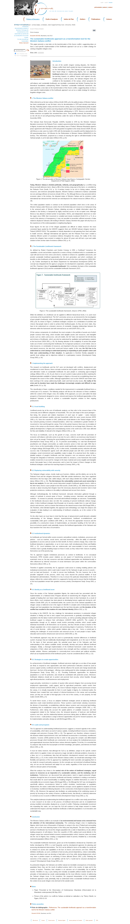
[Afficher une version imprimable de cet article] (93, 31)
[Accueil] (45, 15)
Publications (95, 19)
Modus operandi (89, 920)
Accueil (32, 28)
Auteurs (105, 7)
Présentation (98, 7)
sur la (22, 55)
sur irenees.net (22, 53)
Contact (110, 7)
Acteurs (109, 19)
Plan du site (35, 920)
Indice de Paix (69, 19)
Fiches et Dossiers (33, 19)
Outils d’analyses (52, 19)
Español (106, 2)
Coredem (24, 55)
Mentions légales (61, 920)
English (102, 2)
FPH (97, 920)
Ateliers (82, 19)
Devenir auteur (51, 920)
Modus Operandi (23, 43)
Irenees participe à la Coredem (75, 920)
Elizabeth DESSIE (35, 35)
